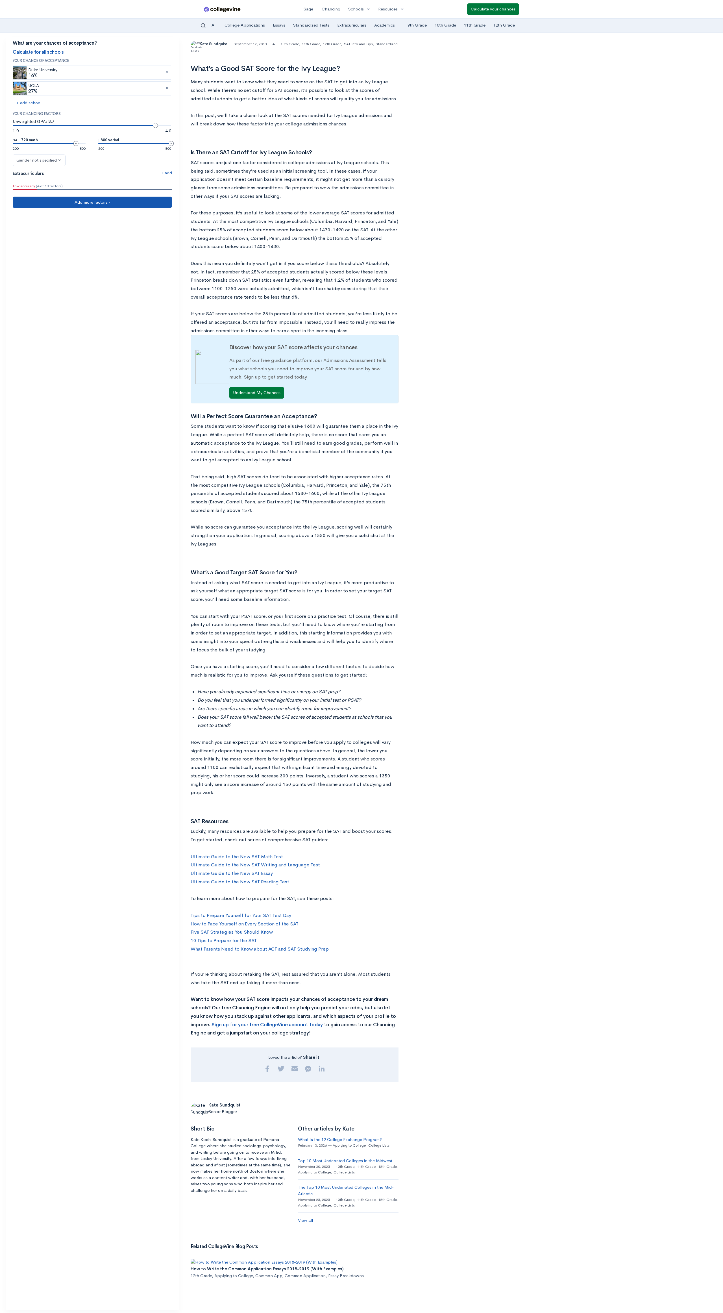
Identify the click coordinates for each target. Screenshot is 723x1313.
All (214, 25)
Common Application (305, 1275)
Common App (268, 1275)
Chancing (331, 9)
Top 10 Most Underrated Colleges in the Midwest (345, 1160)
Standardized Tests (311, 25)
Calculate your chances (493, 9)
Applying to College (349, 1145)
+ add (166, 172)
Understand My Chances (256, 392)
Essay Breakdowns (346, 1275)
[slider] (155, 125)
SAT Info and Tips (358, 44)
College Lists (378, 1145)
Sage (308, 9)
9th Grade (417, 25)
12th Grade (504, 25)
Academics (384, 25)
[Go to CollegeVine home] (222, 9)
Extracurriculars (351, 25)
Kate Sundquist (214, 44)
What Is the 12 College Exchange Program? (340, 1139)
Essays (279, 25)
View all (305, 1220)
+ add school (29, 102)
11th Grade (474, 25)
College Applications (245, 25)
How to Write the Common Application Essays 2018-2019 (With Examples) (267, 1268)
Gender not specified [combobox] (36, 160)
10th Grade (445, 25)
